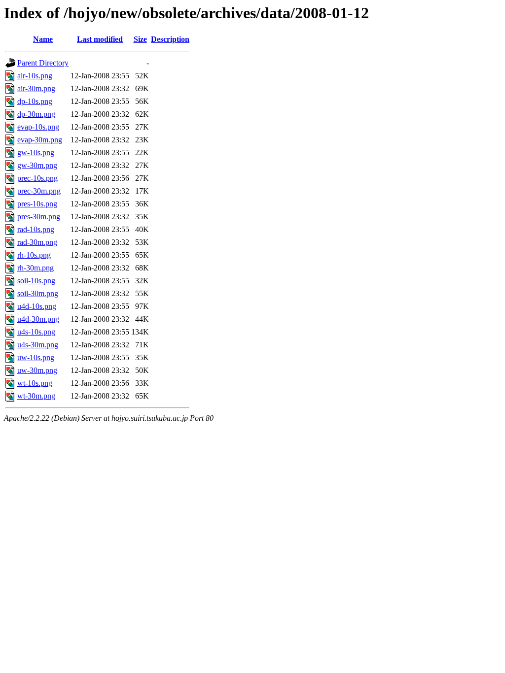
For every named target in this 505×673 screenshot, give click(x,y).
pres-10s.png (37, 204)
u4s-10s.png (36, 332)
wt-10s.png (34, 383)
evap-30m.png (39, 139)
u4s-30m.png (37, 344)
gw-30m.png (37, 165)
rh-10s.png (34, 255)
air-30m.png (36, 88)
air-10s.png (34, 75)
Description (170, 39)
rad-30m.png (37, 242)
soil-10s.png (36, 280)
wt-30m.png (36, 396)
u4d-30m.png (38, 319)
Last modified (100, 39)
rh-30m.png (35, 268)
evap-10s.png (38, 127)
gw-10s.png (35, 152)
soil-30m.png (37, 293)
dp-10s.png (34, 101)
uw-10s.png (35, 357)
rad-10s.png (35, 229)
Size (140, 39)
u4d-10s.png (36, 306)
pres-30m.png (38, 216)
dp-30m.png (36, 114)
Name (43, 39)
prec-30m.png (39, 191)
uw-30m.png (37, 370)
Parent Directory (43, 63)
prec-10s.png (37, 178)
